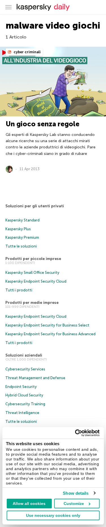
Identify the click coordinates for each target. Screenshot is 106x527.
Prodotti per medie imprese (32, 302)
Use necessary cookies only (53, 515)
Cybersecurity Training (25, 404)
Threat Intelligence (22, 413)
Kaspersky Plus (18, 229)
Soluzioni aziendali (23, 355)
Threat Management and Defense (35, 378)
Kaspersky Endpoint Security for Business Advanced (50, 334)
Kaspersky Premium (22, 237)
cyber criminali (27, 52)
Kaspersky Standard (22, 220)
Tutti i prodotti (18, 290)
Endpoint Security (21, 387)
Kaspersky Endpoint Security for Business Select (47, 325)
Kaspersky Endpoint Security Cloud (35, 281)
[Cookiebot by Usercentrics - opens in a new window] (75, 433)
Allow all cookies (29, 503)
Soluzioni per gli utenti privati (34, 206)
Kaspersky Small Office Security (32, 272)
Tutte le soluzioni (21, 246)
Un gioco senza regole (42, 124)
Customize (74, 503)
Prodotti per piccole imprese (33, 258)
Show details (75, 493)
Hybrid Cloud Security (24, 395)
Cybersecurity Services (25, 369)
